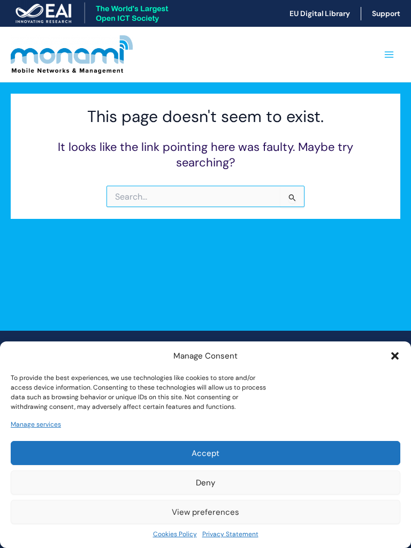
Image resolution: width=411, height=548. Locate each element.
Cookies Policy (175, 534)
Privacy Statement (230, 534)
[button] (395, 356)
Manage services (36, 424)
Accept (205, 453)
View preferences (205, 512)
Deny (205, 482)
